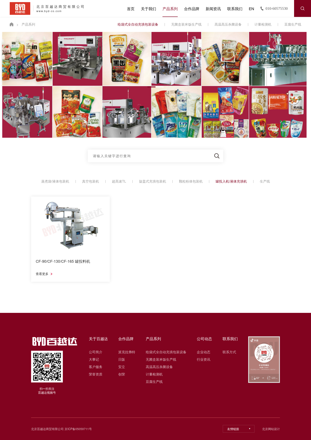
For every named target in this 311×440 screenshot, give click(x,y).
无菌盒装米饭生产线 (186, 24)
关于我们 (148, 8)
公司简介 (95, 352)
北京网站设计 (271, 429)
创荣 (121, 374)
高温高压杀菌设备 (228, 24)
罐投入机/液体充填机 (231, 181)
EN (251, 8)
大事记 (94, 359)
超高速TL (119, 181)
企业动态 (203, 352)
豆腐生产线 (292, 24)
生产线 (265, 181)
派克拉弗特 (126, 352)
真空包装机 (90, 181)
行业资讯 (203, 359)
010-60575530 (277, 8)
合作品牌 (191, 8)
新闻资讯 (213, 8)
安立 (121, 367)
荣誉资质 (95, 374)
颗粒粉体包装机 (191, 181)
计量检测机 (263, 24)
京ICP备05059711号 (78, 429)
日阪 (121, 359)
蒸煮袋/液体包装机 (55, 181)
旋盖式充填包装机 (152, 181)
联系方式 (229, 352)
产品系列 (170, 8)
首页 (131, 8)
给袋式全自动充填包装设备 (138, 24)
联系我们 (234, 8)
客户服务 (95, 367)
